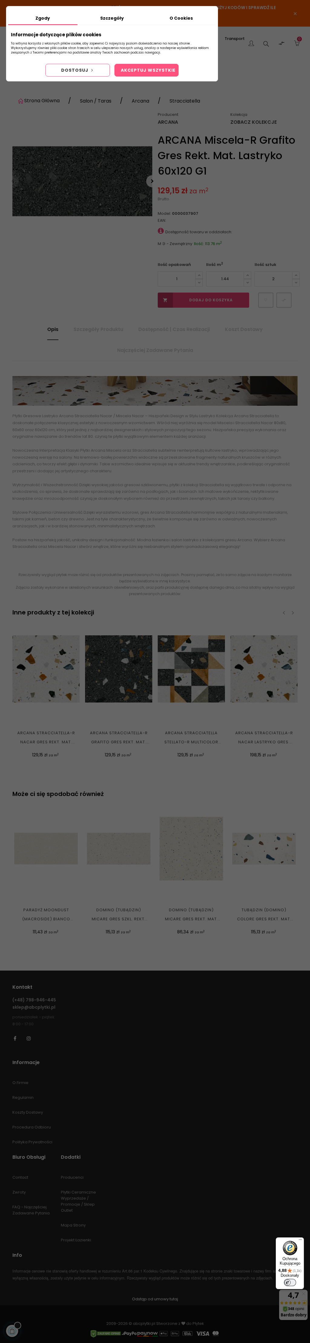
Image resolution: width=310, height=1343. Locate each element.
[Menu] (300, 1241)
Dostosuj (75, 70)
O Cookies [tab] (181, 18)
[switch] (290, 1282)
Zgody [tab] (42, 18)
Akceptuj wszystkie (148, 70)
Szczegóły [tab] (112, 18)
